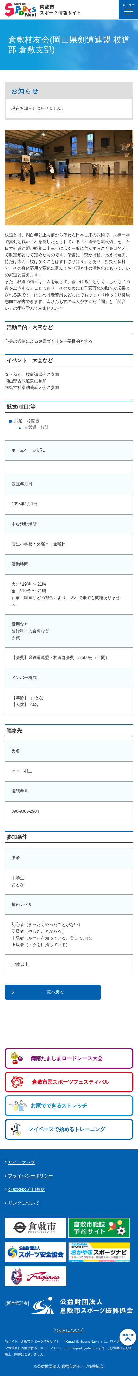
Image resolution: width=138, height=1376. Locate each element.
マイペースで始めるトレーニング (66, 1129)
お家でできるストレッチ (59, 1105)
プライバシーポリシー (30, 1175)
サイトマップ (21, 1162)
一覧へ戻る (53, 992)
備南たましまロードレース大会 (67, 1058)
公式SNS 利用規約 (26, 1189)
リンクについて (23, 1203)
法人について (70, 1330)
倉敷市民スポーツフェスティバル (70, 1082)
